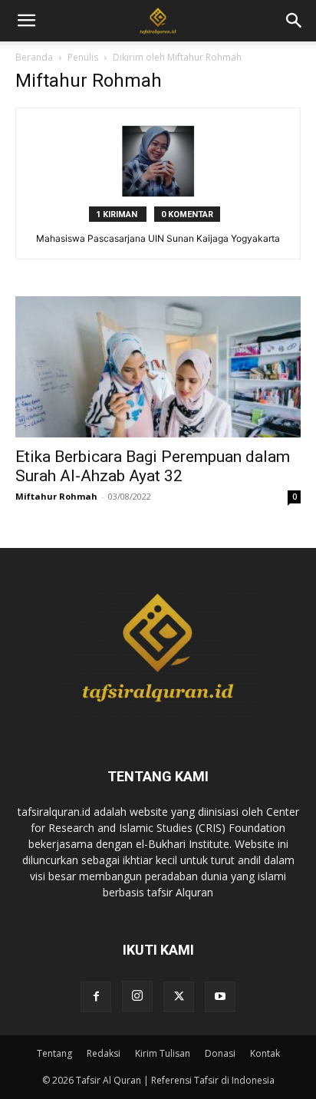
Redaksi (103, 1053)
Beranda (34, 57)
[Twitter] (178, 997)
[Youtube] (220, 997)
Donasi (220, 1053)
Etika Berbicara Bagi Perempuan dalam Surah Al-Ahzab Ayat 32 (152, 466)
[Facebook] (96, 997)
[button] (294, 20)
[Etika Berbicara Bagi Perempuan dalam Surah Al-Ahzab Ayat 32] (158, 366)
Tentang (54, 1053)
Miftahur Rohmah (56, 496)
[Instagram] (137, 996)
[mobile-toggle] (26, 20)
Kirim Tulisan (162, 1053)
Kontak (265, 1053)
